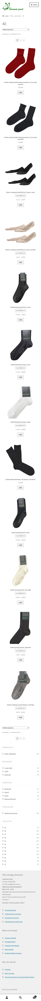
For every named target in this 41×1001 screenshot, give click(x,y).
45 (5, 858)
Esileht (7, 16)
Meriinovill (7, 789)
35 (5, 827)
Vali (20, 92)
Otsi (20, 997)
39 (5, 841)
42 (5, 847)
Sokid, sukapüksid (10, 754)
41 (5, 844)
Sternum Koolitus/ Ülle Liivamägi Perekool (19, 977)
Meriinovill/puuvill (10, 799)
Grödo (6, 771)
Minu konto (7, 997)
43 (5, 851)
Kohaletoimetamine (12, 918)
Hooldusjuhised (10, 942)
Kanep (6, 796)
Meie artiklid (9, 949)
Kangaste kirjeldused (12, 946)
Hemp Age (7, 775)
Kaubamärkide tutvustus (13, 953)
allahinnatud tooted (10, 813)
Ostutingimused (10, 910)
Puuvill (6, 792)
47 (5, 864)
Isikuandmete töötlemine (13, 922)
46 (5, 861)
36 (5, 831)
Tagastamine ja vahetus (13, 914)
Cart (31, 995)
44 (5, 854)
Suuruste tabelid (10, 938)
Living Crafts (8, 768)
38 (5, 837)
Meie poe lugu (9, 973)
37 (5, 834)
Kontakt (8, 969)
